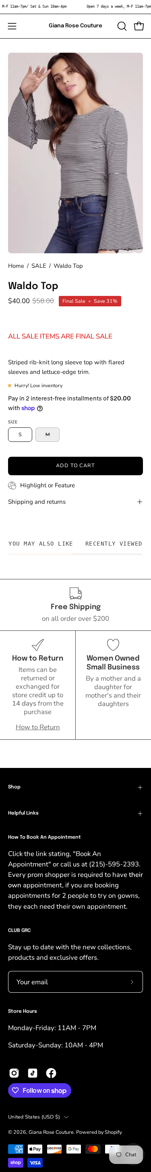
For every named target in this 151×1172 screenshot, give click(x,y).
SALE (38, 266)
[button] (121, 26)
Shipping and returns (37, 502)
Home (16, 266)
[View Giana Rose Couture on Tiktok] (33, 1073)
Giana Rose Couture (75, 26)
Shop (14, 787)
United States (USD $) (34, 1116)
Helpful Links (23, 813)
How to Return (38, 727)
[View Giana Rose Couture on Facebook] (51, 1073)
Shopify (113, 1132)
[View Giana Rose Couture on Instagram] (14, 1073)
